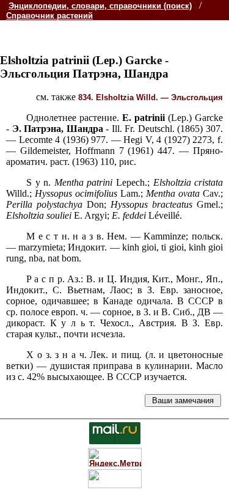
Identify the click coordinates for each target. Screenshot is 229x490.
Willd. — (150, 97)
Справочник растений (49, 15)
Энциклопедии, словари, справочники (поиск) (100, 5)
